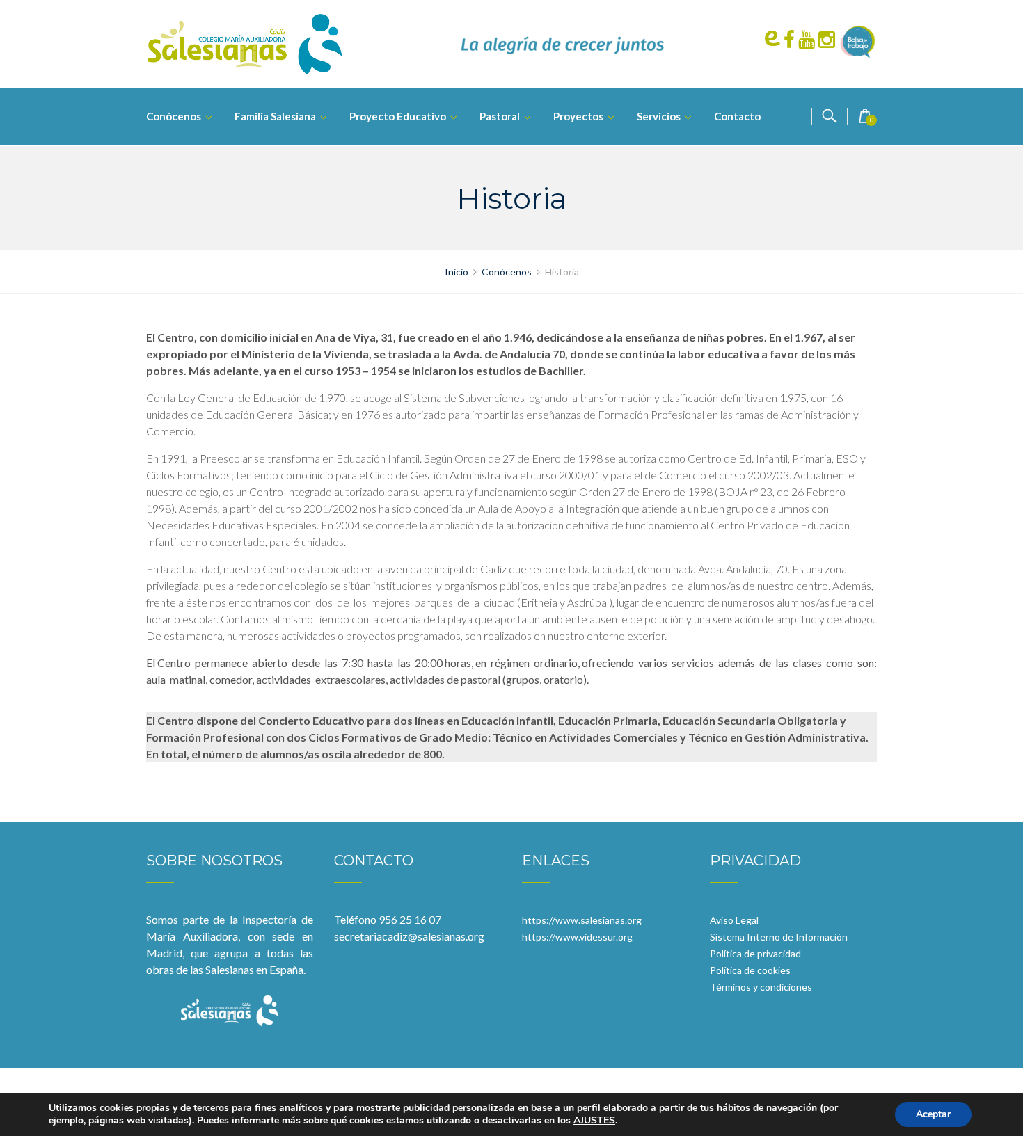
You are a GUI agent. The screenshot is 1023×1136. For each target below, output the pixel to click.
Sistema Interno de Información (779, 937)
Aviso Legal (734, 920)
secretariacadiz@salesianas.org (409, 936)
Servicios (659, 116)
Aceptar (933, 1114)
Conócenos (173, 116)
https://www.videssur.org (577, 937)
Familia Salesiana (275, 116)
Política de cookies (750, 970)
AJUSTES (594, 1120)
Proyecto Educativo (397, 116)
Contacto (737, 116)
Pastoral (499, 116)
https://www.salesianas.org (582, 920)
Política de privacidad (755, 953)
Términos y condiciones (761, 987)
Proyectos (578, 116)
